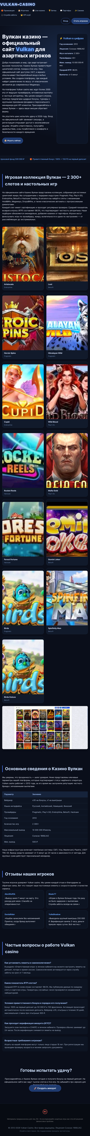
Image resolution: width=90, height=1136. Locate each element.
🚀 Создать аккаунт (45, 1088)
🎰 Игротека (23, 11)
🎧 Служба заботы (9, 15)
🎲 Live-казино (38, 11)
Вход (65, 21)
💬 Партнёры (65, 11)
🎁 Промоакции (8, 11)
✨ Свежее (79, 11)
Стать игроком (81, 21)
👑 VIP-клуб (26, 15)
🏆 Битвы (52, 11)
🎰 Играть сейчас (12, 140)
